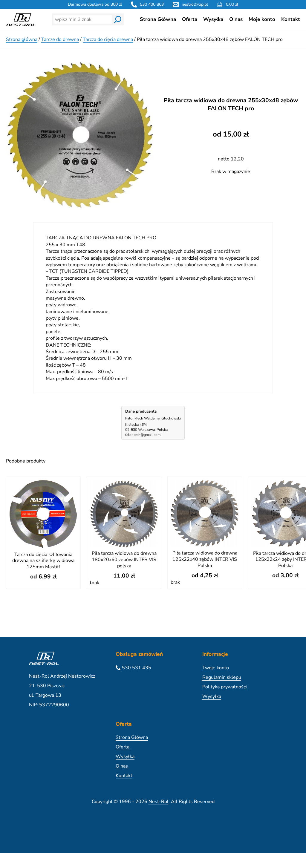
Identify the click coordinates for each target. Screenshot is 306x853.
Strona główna (21, 39)
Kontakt (290, 19)
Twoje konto (215, 667)
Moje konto (262, 19)
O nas (236, 19)
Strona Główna (158, 19)
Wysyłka (213, 19)
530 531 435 (136, 667)
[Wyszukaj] (118, 19)
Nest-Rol (159, 801)
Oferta (189, 19)
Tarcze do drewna (60, 39)
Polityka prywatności (224, 687)
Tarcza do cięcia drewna (108, 39)
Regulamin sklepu (221, 677)
